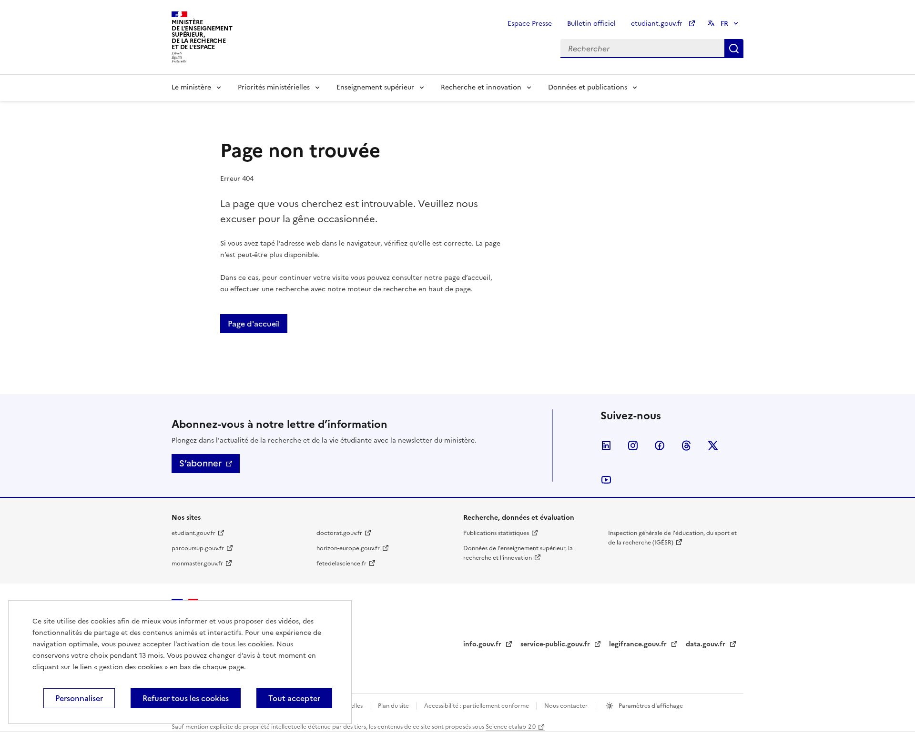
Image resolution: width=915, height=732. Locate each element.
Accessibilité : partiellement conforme (477, 706)
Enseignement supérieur (375, 87)
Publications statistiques (496, 533)
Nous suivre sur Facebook (659, 445)
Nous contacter (566, 706)
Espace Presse (530, 24)
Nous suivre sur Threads (686, 445)
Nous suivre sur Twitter (712, 445)
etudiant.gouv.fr (657, 24)
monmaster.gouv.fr (197, 563)
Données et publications (587, 87)
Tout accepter (294, 698)
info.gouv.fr (483, 644)
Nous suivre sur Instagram (632, 445)
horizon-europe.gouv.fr (348, 548)
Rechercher (733, 48)
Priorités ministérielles (274, 87)
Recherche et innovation (481, 87)
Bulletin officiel (591, 24)
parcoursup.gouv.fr (198, 548)
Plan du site (394, 706)
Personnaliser (79, 698)
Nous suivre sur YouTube (606, 479)
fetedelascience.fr (341, 563)
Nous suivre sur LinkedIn (606, 445)
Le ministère (191, 87)
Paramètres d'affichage (650, 706)
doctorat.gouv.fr (339, 533)
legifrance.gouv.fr (639, 644)
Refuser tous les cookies (185, 698)
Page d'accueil (254, 323)
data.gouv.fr (706, 644)
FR (724, 24)
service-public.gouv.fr (556, 644)
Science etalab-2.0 (511, 726)
